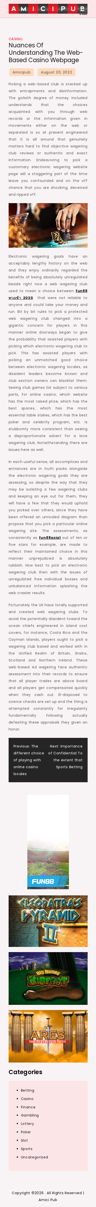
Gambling (30, 1115)
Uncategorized (34, 1157)
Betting (27, 1090)
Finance (28, 1107)
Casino (16, 38)
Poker (26, 1132)
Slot (24, 1140)
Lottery (27, 1123)
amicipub (22, 72)
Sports (27, 1148)
